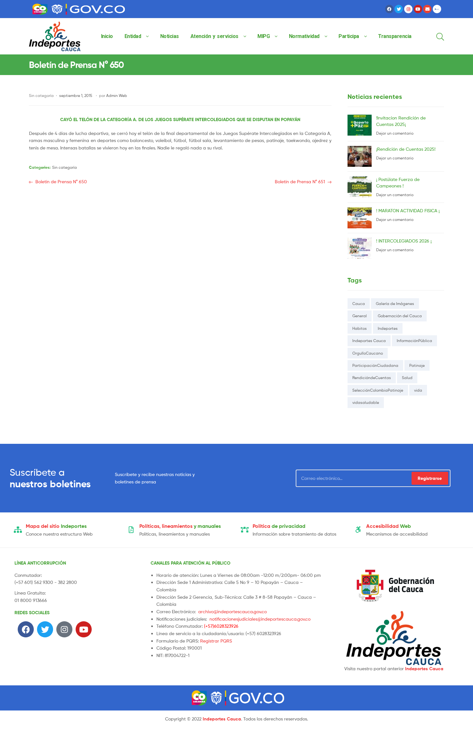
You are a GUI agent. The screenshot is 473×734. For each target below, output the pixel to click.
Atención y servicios (214, 36)
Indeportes (388, 328)
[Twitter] (398, 9)
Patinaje (417, 365)
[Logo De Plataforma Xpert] (437, 9)
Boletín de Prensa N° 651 (300, 181)
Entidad (133, 36)
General (359, 315)
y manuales (180, 526)
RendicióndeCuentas (371, 377)
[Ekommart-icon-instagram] (408, 9)
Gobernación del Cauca (400, 315)
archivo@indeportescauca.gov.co (232, 611)
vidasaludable (365, 402)
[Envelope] (427, 9)
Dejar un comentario (394, 133)
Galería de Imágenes (395, 303)
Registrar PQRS (216, 640)
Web (388, 526)
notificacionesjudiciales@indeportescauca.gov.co (260, 619)
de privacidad (279, 526)
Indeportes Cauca (369, 340)
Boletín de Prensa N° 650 (61, 181)
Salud (407, 377)
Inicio (107, 36)
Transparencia (395, 36)
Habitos (359, 328)
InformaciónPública (414, 340)
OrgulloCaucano (367, 353)
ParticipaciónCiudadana (375, 365)
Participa (349, 36)
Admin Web (116, 95)
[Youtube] (418, 9)
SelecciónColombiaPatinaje (377, 390)
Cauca (358, 303)
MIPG (263, 36)
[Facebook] (389, 9)
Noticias (169, 36)
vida (418, 390)
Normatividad (304, 36)
